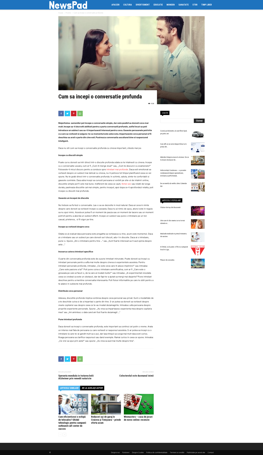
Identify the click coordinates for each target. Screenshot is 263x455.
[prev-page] (60, 434)
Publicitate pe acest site (196, 452)
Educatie (158, 4)
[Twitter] (67, 113)
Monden (171, 4)
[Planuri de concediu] (198, 263)
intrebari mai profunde (117, 169)
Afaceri (115, 4)
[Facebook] (61, 113)
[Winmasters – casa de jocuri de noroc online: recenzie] (139, 404)
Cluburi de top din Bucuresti (170, 207)
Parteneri (125, 452)
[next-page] (64, 434)
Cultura (127, 4)
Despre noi (115, 452)
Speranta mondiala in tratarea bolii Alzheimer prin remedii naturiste (76, 377)
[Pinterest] (73, 113)
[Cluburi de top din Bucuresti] (198, 211)
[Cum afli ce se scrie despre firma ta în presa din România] (198, 147)
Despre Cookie (138, 452)
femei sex (126, 184)
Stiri (194, 4)
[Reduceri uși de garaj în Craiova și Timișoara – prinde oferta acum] (106, 404)
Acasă (60, 13)
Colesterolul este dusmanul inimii (136, 375)
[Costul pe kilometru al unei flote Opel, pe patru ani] (198, 134)
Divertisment (143, 4)
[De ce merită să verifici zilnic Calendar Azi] (198, 187)
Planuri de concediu (167, 260)
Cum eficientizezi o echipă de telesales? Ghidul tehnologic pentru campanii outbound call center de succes (72, 422)
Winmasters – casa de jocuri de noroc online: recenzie (138, 418)
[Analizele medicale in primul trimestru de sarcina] (198, 237)
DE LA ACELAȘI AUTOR (92, 388)
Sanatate (183, 4)
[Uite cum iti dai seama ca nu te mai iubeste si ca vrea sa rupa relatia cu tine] (198, 224)
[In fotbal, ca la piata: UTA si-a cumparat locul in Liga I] (198, 250)
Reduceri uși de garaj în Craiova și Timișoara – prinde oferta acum (106, 419)
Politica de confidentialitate (156, 452)
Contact (211, 452)
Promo (68, 13)
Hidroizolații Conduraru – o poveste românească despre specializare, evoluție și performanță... (173, 173)
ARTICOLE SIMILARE (69, 388)
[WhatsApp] (80, 113)
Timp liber (206, 4)
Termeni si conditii (177, 452)
